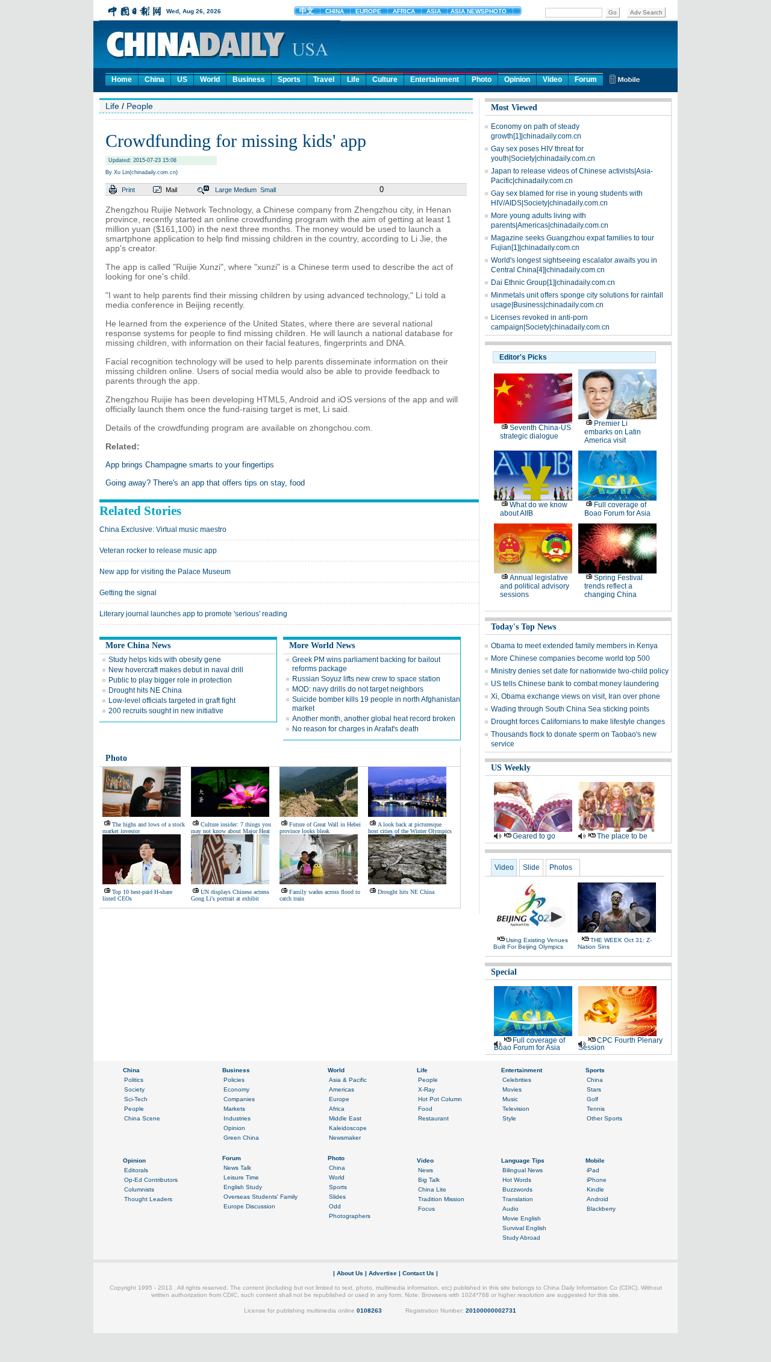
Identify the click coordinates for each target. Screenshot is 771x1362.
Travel (323, 79)
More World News (322, 645)
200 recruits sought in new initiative (165, 711)
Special (504, 971)
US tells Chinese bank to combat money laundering (575, 683)
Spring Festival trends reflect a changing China (613, 586)
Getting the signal (128, 593)
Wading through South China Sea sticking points (570, 709)
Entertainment (434, 79)
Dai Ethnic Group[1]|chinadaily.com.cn (553, 282)
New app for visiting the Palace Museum (165, 571)
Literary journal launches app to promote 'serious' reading (193, 614)
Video (552, 79)
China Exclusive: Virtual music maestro (162, 529)
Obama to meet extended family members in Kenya (574, 646)
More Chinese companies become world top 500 (570, 658)
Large (223, 189)
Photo (482, 79)
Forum (586, 79)
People (139, 106)
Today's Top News (523, 626)
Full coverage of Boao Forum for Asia (617, 509)
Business (249, 79)
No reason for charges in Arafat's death (355, 729)
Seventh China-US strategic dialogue (535, 431)
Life (353, 79)
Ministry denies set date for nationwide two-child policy (580, 671)
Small (268, 189)
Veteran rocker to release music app (158, 550)
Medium (245, 189)
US (182, 79)
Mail (171, 189)
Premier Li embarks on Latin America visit (612, 432)
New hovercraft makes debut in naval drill (175, 670)
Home (121, 79)
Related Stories (140, 511)
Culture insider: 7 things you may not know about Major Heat (231, 827)
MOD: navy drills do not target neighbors (357, 689)
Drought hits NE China (145, 690)
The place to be (622, 836)
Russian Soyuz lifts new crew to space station (366, 679)
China (154, 79)
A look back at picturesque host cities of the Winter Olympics (410, 827)
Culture (385, 79)
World (210, 79)
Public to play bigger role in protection (170, 680)
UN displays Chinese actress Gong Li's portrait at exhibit (230, 895)
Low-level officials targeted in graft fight (172, 700)
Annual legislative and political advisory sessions (534, 586)
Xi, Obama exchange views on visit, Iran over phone (575, 696)
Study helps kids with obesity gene (164, 659)
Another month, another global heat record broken (373, 718)
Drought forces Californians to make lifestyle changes (578, 721)
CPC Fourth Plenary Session (620, 1044)
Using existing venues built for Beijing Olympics (530, 943)
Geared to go (534, 836)
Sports (289, 79)
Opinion (517, 79)
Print (128, 189)
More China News (137, 645)
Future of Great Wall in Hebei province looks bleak (320, 827)
